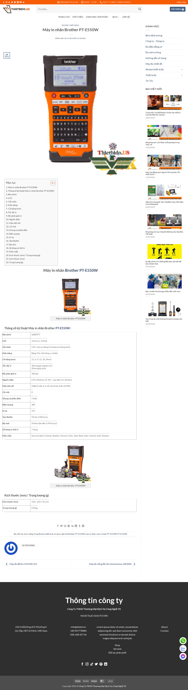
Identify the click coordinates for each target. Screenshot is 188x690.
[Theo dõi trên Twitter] (12, 2)
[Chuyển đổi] (182, 69)
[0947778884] (183, 640)
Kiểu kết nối (14, 223)
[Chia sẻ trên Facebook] (58, 526)
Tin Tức (149, 80)
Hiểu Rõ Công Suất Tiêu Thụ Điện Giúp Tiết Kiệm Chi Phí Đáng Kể (164, 203)
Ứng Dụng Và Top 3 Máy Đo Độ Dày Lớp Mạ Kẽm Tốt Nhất (164, 233)
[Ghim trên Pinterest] (68, 526)
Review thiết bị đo (70, 25)
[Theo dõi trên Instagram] (6, 2)
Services (117, 648)
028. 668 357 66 (78, 634)
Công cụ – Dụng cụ (155, 41)
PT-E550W (63, 328)
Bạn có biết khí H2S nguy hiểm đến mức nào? (163, 291)
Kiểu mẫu (13, 251)
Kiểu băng (12, 205)
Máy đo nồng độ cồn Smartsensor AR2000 (110, 563)
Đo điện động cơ (154, 46)
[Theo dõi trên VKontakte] (23, 2)
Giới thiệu (77, 17)
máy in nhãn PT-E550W (106, 534)
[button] (181, 2)
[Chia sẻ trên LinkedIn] (76, 526)
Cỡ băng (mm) (14, 208)
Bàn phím (12, 194)
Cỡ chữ (12, 226)
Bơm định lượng (154, 35)
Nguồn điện (14, 219)
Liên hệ (126, 17)
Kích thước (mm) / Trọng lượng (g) (24, 255)
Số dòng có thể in (17, 248)
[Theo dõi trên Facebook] (4, 2)
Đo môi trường (153, 52)
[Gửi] (139, 9)
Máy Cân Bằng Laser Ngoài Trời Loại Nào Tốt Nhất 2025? (163, 173)
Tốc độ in (12, 212)
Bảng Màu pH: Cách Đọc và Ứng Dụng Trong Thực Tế (162, 143)
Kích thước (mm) (17, 259)
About (164, 626)
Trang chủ (64, 17)
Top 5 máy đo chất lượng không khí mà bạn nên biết (164, 320)
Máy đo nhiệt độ (154, 63)
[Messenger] (183, 656)
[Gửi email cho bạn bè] (65, 526)
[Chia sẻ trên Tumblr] (79, 526)
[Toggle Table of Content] (51, 182)
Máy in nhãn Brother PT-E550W (22, 187)
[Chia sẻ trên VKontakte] (72, 526)
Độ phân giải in (15, 216)
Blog (115, 17)
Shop (117, 645)
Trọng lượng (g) (16, 262)
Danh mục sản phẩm (97, 17)
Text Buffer (14, 241)
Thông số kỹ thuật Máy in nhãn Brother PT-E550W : (31, 191)
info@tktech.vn (78, 626)
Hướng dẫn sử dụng (156, 58)
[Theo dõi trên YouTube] (20, 2)
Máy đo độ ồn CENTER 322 (23, 563)
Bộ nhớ (12, 244)
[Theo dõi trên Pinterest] (15, 2)
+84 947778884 (78, 630)
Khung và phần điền (18, 230)
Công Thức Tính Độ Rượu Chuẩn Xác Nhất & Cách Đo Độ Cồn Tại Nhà (163, 114)
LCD (10, 198)
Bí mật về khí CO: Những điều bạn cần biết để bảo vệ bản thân (163, 263)
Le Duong (81, 38)
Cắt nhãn (12, 201)
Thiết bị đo (151, 75)
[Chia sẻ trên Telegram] (83, 526)
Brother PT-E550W (81, 270)
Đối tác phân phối (117, 652)
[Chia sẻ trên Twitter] (61, 526)
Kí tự (11, 237)
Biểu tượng (14, 233)
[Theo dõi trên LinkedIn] (18, 2)
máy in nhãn (90, 534)
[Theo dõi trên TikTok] (9, 2)
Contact (164, 630)
